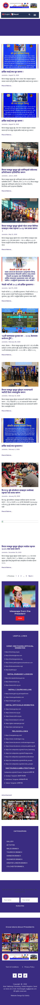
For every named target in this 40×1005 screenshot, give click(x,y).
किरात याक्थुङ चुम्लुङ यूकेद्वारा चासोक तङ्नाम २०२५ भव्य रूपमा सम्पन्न (18, 547)
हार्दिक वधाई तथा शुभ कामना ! (12, 71)
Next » (31, 576)
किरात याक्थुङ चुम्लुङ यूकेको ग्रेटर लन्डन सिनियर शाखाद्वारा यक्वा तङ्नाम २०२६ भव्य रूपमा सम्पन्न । (20, 228)
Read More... (7, 86)
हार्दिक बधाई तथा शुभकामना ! (12, 446)
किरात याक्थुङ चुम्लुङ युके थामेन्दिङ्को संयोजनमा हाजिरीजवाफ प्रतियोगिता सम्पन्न (19, 171)
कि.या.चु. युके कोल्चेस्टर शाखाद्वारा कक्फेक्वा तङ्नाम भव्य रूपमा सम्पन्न (18, 491)
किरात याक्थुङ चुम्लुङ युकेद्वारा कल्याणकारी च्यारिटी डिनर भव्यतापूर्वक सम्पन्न (17, 391)
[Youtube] (20, 975)
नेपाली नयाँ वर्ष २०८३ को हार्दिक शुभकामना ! (18, 284)
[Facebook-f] (15, 975)
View (20, 618)
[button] (29, 14)
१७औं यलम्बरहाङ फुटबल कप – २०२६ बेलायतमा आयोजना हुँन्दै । (20, 337)
